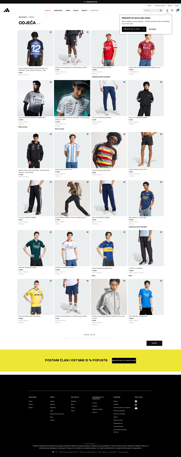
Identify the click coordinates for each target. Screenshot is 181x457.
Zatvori (152, 29)
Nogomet (53, 407)
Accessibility (112, 452)
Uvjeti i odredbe (102, 452)
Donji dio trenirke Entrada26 (101, 117)
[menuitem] (47, 10)
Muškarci (74, 401)
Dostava (116, 404)
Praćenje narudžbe (119, 410)
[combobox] (153, 10)
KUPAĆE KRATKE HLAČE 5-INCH (138, 169)
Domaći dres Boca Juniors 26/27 (102, 268)
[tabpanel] (90, 190)
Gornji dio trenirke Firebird (138, 117)
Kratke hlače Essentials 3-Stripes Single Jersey (71, 67)
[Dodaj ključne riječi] (160, 10)
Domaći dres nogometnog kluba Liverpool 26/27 (144, 67)
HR (56, 452)
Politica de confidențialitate (88, 452)
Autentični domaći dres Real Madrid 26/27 (31, 117)
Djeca (72, 407)
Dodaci (31, 407)
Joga (51, 410)
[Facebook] (136, 401)
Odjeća (31, 17)
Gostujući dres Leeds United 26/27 (29, 316)
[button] (47, 10)
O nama (94, 403)
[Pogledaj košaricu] (177, 10)
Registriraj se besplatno (124, 360)
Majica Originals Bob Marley (101, 170)
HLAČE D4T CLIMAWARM (136, 268)
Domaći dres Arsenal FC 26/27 (101, 67)
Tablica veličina (118, 420)
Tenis (51, 417)
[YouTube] (136, 408)
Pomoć (116, 401)
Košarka (52, 404)
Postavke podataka (89, 444)
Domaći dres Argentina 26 (63, 169)
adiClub (94, 412)
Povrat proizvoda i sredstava (122, 407)
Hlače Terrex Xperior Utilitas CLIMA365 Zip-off (70, 217)
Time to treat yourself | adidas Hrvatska (125, 446)
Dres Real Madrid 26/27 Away (27, 267)
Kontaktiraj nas (118, 423)
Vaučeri (116, 417)
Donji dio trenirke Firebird (27, 217)
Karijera (94, 406)
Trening (52, 420)
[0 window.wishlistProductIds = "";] (172, 11)
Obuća (30, 401)
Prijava (177, 5)
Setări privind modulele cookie (68, 452)
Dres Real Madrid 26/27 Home (64, 267)
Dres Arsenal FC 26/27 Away (137, 217)
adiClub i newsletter (119, 414)
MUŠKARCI (23, 17)
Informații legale (124, 452)
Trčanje (52, 401)
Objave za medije (97, 409)
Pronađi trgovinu (118, 426)
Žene (72, 404)
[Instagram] (136, 404)
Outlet (73, 410)
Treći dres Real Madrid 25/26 (138, 316)
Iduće (154, 343)
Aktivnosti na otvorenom (57, 414)
